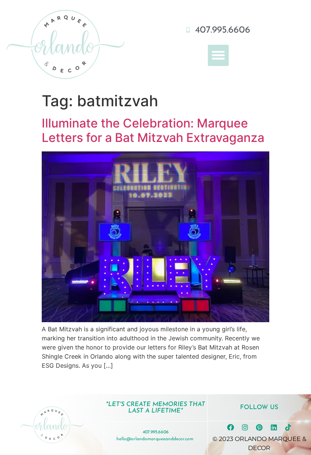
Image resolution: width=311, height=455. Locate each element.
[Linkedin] (273, 427)
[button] (218, 55)
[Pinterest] (259, 427)
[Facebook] (230, 427)
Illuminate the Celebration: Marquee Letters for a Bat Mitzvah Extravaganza (153, 130)
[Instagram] (245, 427)
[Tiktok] (288, 427)
